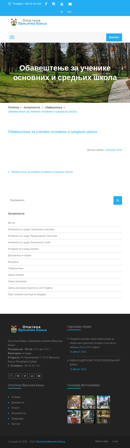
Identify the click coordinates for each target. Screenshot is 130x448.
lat (62, 12)
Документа (17, 403)
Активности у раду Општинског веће (29, 243)
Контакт (114, 37)
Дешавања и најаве (19, 256)
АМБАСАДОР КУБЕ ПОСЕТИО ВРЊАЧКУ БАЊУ (95, 363)
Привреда (17, 419)
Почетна (13, 108)
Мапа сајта (101, 441)
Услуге (15, 408)
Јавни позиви (16, 275)
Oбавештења (53, 108)
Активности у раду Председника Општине (32, 236)
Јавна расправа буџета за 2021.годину (30, 288)
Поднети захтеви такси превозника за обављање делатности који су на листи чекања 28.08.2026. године (93, 343)
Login (115, 441)
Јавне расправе (17, 282)
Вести (11, 223)
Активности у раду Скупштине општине (31, 230)
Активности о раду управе (23, 249)
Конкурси (13, 262)
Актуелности (32, 108)
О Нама (15, 397)
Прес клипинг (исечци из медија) (27, 295)
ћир (69, 12)
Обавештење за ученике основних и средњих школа (42, 172)
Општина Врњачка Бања (50, 442)
